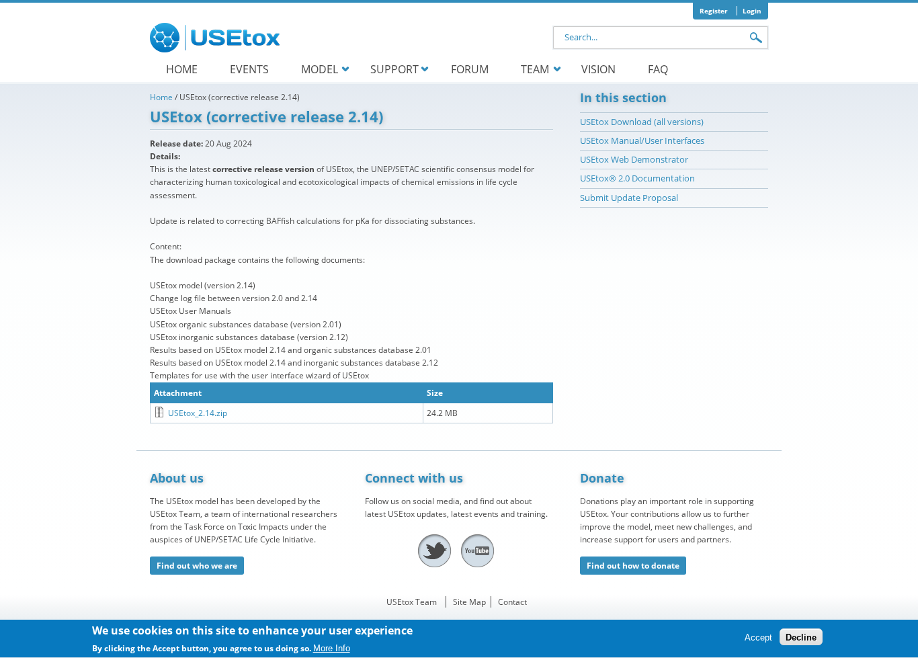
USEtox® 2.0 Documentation (637, 178)
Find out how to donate (633, 565)
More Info (331, 648)
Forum (470, 69)
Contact (512, 602)
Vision (598, 69)
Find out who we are (197, 565)
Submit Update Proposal (629, 198)
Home (182, 69)
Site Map (469, 602)
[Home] (217, 37)
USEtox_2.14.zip (197, 413)
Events (249, 69)
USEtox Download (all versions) (642, 122)
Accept (758, 637)
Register (714, 10)
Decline (801, 637)
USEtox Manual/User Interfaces (642, 140)
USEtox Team (411, 602)
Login (752, 10)
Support (394, 69)
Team (535, 69)
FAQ (658, 69)
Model (319, 69)
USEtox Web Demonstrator (634, 159)
